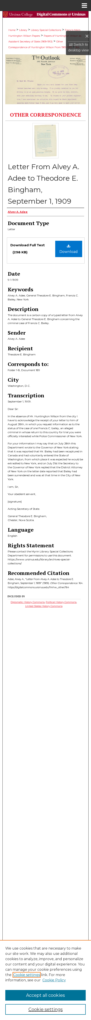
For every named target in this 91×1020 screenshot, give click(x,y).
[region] (45, 980)
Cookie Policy (54, 980)
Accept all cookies (45, 995)
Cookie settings (26, 975)
